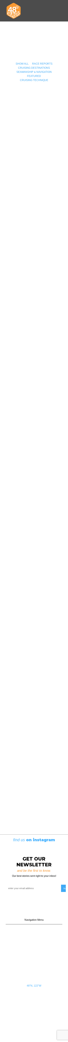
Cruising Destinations (34, 67)
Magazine (34, 953)
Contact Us (34, 931)
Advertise (34, 938)
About (34, 961)
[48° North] (14, 11)
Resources (34, 968)
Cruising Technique (34, 80)
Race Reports (42, 63)
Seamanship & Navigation (34, 72)
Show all (22, 63)
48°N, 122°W (34, 985)
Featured (34, 76)
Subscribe (34, 946)
